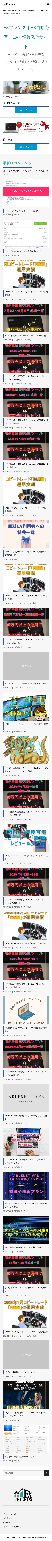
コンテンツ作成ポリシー (13, 1527)
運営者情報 (7, 1518)
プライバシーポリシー (12, 1514)
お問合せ (6, 1522)
